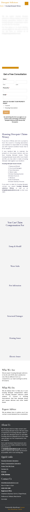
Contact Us (4, 469)
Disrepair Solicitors (9, 2)
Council (7, 105)
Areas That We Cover (7, 466)
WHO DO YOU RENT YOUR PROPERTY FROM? (14, 102)
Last (17, 84)
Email (5, 95)
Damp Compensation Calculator (11, 463)
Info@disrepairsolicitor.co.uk (9, 483)
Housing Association (11, 108)
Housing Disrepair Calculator (9, 461)
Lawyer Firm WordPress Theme (16, 508)
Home (2, 6)
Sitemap (3, 472)
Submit (6, 112)
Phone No (6, 88)
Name (5, 79)
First (4, 84)
